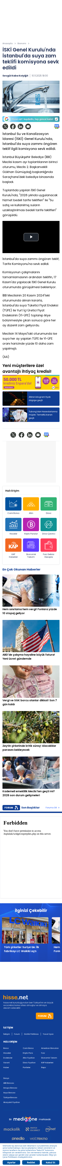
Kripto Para (28, 1053)
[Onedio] (19, 1138)
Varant (6, 1062)
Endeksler (7, 1057)
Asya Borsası (9, 1092)
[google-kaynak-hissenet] (31, 119)
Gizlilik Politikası (31, 1034)
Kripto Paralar (31, 533)
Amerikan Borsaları (50, 1048)
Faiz (43, 1053)
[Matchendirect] (33, 1129)
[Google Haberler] (57, 126)
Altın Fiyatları (29, 1057)
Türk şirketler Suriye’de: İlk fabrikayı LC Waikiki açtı (21, 949)
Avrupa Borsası (10, 1087)
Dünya (6, 1078)
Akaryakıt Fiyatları (11, 1102)
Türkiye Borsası (10, 1097)
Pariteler (26, 1067)
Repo (43, 1067)
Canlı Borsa (13, 513)
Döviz (48, 513)
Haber (6, 1067)
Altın (31, 513)
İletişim (6, 1034)
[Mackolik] (13, 1129)
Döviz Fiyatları (29, 1062)
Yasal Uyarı (48, 1034)
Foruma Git (51, 807)
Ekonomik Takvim (31, 555)
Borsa (6, 1048)
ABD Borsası (8, 1083)
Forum (17, 1034)
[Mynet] (50, 1129)
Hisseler (13, 533)
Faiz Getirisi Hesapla (48, 555)
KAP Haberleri (13, 555)
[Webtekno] (38, 1138)
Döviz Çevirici (48, 533)
